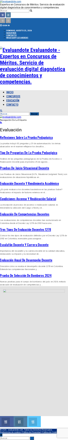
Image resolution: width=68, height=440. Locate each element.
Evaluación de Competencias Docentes (24, 214)
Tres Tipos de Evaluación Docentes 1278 (25, 229)
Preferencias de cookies (10, 432)
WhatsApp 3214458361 (17, 37)
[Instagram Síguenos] (20, 421)
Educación (12, 100)
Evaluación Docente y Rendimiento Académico (29, 183)
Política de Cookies (50, 432)
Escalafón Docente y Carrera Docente (24, 244)
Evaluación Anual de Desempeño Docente (26, 259)
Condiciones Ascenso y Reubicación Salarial (28, 198)
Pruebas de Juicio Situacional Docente (24, 167)
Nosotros (11, 33)
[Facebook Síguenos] (7, 421)
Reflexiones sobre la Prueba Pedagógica (26, 137)
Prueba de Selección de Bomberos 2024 (26, 275)
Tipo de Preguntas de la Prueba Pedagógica (28, 152)
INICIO (9, 92)
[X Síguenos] (34, 421)
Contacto (11, 35)
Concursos (13, 96)
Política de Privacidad (31, 432)
